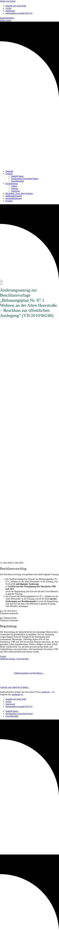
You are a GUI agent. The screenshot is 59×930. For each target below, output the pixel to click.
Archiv (8, 8)
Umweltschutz (22, 659)
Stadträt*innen (17, 176)
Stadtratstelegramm (13, 196)
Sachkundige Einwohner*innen (24, 178)
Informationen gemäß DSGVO (18, 13)
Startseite (9, 171)
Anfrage (14, 188)
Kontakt (8, 201)
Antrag (14, 186)
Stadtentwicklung (7, 659)
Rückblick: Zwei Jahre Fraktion (19, 193)
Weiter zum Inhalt (7, 1)
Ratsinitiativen (11, 183)
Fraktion (9, 173)
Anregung (15, 191)
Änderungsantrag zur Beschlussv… (29, 673)
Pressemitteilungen (13, 198)
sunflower (45, 692)
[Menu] (1, 282)
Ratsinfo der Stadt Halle (15, 6)
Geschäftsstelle (17, 181)
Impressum (10, 11)
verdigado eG (17, 694)
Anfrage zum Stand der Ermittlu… (15, 687)
